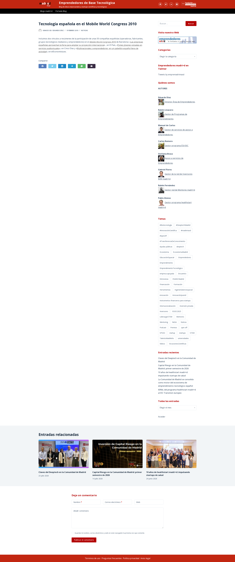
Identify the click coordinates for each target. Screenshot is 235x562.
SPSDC (162, 333)
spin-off (184, 327)
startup (172, 333)
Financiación (165, 284)
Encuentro (182, 273)
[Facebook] (160, 4)
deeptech (180, 246)
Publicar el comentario (84, 540)
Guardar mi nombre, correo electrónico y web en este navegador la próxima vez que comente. (110, 533)
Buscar (191, 23)
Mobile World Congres (99, 42)
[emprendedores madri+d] (177, 39)
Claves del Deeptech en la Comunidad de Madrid (177, 360)
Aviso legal (145, 558)
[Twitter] (166, 4)
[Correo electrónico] (91, 66)
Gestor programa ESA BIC (176, 145)
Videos (162, 344)
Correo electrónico (113, 502)
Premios (173, 327)
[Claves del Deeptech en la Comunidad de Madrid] (64, 454)
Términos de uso (92, 558)
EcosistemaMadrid (180, 252)
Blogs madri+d (46, 11)
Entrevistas (164, 279)
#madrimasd (186, 230)
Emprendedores (184, 257)
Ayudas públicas (166, 246)
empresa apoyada (167, 273)
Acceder (161, 416)
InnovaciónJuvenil (179, 295)
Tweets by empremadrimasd (171, 74)
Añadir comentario (81, 511)
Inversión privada (186, 306)
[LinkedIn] (62, 66)
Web (138, 502)
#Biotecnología (166, 225)
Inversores (164, 311)
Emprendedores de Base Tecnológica (87, 3)
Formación (178, 284)
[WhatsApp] (82, 66)
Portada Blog (61, 11)
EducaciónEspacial (167, 257)
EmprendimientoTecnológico (171, 268)
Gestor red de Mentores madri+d (180, 190)
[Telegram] (72, 66)
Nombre (77, 502)
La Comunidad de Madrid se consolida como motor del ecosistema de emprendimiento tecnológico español (176, 382)
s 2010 (113, 42)
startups (182, 333)
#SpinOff (163, 236)
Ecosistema (164, 252)
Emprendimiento (166, 263)
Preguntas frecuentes (112, 558)
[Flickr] (171, 4)
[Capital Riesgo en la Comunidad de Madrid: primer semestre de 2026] (117, 454)
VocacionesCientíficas (177, 344)
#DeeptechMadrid (183, 225)
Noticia (183, 322)
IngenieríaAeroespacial (184, 290)
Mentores (180, 317)
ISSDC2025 (176, 311)
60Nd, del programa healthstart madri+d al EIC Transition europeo (177, 391)
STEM (192, 333)
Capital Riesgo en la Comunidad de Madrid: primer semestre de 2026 (174, 367)
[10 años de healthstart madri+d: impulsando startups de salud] (171, 454)
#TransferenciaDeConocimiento (172, 241)
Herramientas (165, 290)
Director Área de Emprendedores (180, 101)
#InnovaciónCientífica (168, 230)
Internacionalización (168, 306)
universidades (183, 338)
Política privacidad (131, 558)
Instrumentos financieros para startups (175, 300)
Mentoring (164, 322)
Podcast (163, 327)
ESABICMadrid (178, 279)
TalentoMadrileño (167, 338)
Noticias (84, 30)
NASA (174, 322)
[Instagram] (177, 4)
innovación (164, 295)
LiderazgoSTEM (166, 317)
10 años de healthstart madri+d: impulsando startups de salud (173, 374)
